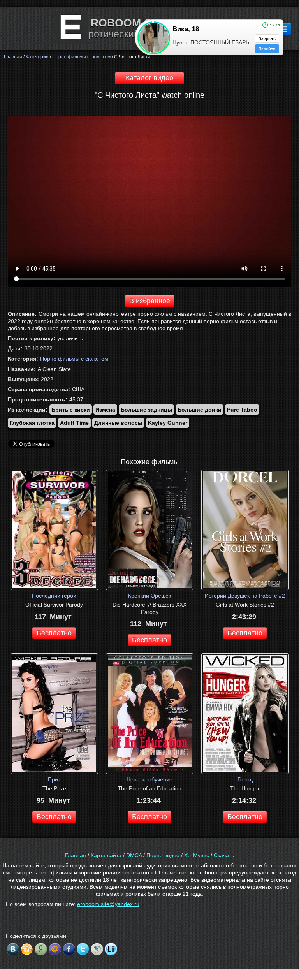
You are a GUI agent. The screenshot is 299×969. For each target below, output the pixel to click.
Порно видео (162, 855)
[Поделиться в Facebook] (69, 949)
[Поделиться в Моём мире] (55, 949)
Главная (75, 855)
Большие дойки (200, 409)
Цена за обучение (149, 779)
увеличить (70, 338)
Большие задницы (146, 409)
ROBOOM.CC (125, 23)
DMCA (134, 855)
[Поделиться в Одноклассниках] (27, 949)
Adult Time (74, 423)
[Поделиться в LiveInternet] (111, 949)
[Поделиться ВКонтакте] (13, 949)
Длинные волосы (118, 423)
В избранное (149, 301)
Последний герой (54, 596)
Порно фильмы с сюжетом (74, 358)
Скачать (224, 855)
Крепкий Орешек (149, 596)
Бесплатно (54, 633)
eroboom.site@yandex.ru (108, 904)
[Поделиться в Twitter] (83, 949)
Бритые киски (70, 409)
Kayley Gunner (167, 423)
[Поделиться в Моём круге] (41, 949)
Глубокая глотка (32, 423)
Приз (54, 779)
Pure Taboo (242, 409)
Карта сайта (106, 855)
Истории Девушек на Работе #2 (245, 596)
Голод (245, 779)
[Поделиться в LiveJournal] (97, 949)
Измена (105, 409)
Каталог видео (149, 78)
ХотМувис (196, 855)
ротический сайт (125, 33)
